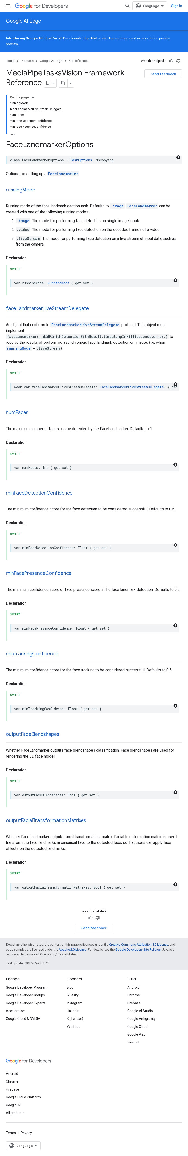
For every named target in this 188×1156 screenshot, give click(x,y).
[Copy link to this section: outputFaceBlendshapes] (64, 734)
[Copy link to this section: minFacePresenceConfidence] (76, 574)
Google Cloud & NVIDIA (23, 1019)
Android (133, 987)
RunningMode (58, 283)
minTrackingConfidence (32, 654)
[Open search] (127, 6)
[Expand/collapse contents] (33, 97)
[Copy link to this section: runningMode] (40, 190)
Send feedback (163, 74)
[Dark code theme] (178, 157)
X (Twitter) (75, 1019)
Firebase (134, 1003)
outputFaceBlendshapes (32, 734)
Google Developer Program (26, 987)
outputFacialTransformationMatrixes (46, 820)
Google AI (13, 1105)
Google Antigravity (141, 1019)
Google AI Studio (140, 1011)
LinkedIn (73, 1011)
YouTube (74, 1027)
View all (133, 1042)
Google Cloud (137, 1027)
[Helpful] (171, 60)
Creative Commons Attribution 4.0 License (138, 944)
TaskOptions (81, 160)
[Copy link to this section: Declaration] (31, 258)
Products (27, 61)
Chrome (133, 995)
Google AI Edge (23, 21)
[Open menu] (8, 6)
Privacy (26, 1133)
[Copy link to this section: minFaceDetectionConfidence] (77, 493)
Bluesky (73, 995)
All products (15, 1113)
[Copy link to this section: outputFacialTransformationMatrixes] (91, 821)
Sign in (176, 6)
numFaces (17, 412)
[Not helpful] (178, 60)
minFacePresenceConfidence (38, 573)
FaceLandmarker (63, 173)
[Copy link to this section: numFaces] (33, 413)
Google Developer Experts (26, 1003)
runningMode (20, 190)
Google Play (136, 1034)
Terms (11, 1133)
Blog (70, 987)
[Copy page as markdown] (63, 83)
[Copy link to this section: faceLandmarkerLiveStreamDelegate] (93, 309)
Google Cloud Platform (23, 1097)
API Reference (78, 61)
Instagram (74, 1003)
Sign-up (114, 38)
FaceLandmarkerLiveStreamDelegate (85, 324)
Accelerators (16, 1011)
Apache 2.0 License (72, 949)
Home (10, 61)
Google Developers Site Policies (138, 949)
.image (117, 206)
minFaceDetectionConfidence (39, 493)
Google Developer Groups (25, 995)
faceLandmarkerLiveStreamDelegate (47, 308)
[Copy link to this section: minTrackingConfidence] (63, 654)
